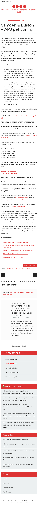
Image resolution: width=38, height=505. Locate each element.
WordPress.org (7, 492)
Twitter (17, 6)
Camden (8, 268)
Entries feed (6, 483)
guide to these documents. (15, 200)
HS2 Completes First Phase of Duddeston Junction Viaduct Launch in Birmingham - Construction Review (18, 425)
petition (23, 268)
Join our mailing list (11, 377)
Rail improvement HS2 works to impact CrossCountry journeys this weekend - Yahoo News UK (18, 407)
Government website (21, 197)
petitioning (32, 265)
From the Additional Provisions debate (16, 254)
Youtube (20, 6)
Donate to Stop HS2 (11, 363)
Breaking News (16, 386)
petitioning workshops (18, 206)
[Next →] (35, 275)
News (25, 265)
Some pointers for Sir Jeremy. (13, 257)
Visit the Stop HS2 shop (12, 368)
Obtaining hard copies (8, 171)
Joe (23, 20)
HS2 (19, 268)
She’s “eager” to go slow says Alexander (15, 439)
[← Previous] (3, 275)
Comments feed (8, 487)
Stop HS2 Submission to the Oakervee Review (18, 250)
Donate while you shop (12, 372)
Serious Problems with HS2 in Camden (16, 242)
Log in (5, 479)
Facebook (13, 6)
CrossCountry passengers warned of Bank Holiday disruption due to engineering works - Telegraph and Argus (19, 416)
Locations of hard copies (9, 173)
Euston (14, 268)
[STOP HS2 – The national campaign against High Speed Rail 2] (19, 12)
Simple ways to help (11, 359)
